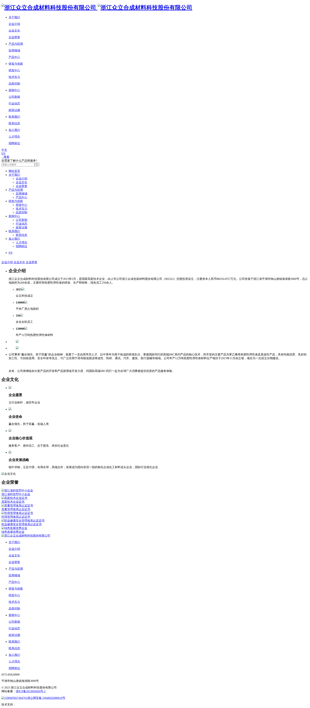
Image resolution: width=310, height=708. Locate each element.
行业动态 (14, 103)
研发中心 (14, 70)
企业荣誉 (14, 37)
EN (3, 153)
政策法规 (14, 110)
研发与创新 (16, 63)
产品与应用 (16, 43)
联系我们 (14, 116)
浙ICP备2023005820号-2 (31, 691)
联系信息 (14, 123)
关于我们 (14, 17)
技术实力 (14, 76)
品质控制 (14, 83)
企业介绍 (14, 23)
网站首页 (14, 171)
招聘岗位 (14, 143)
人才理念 (14, 136)
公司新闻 (14, 96)
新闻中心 (14, 90)
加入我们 (14, 129)
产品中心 (14, 57)
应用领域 (14, 50)
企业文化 (14, 30)
